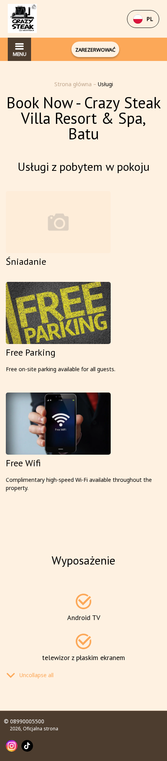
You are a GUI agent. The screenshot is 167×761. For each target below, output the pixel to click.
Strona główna (73, 84)
